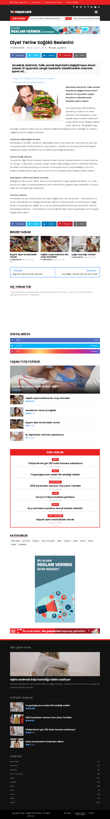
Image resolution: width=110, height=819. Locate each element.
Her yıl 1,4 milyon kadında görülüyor (34, 18)
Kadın (55, 493)
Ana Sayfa (36, 2)
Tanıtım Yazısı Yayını (53, 2)
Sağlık (55, 471)
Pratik (57, 18)
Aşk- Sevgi (26, 541)
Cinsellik (35, 541)
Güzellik (67, 541)
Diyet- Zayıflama (58, 47)
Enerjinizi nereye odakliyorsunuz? (29, 82)
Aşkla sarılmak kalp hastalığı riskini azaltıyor (40, 679)
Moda (12, 790)
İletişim (91, 813)
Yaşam (13, 544)
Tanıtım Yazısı (80, 813)
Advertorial (55, 482)
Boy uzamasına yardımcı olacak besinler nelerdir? (83, 18)
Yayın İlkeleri (81, 814)
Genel (55, 459)
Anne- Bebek (15, 541)
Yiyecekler (22, 544)
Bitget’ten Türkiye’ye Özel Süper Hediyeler (34, 78)
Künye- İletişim (72, 2)
